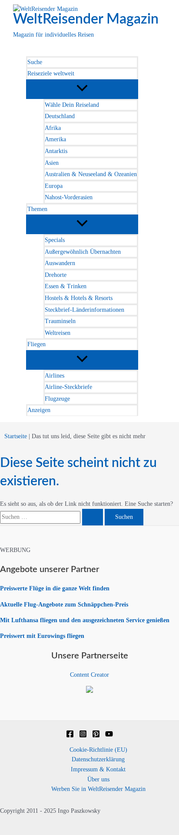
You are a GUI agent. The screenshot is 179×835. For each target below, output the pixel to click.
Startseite (15, 436)
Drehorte (55, 275)
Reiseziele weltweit (50, 73)
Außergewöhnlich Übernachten (83, 252)
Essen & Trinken (65, 286)
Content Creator (89, 674)
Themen (37, 209)
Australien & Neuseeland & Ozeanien (91, 174)
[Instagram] (83, 736)
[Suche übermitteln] (92, 517)
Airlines (54, 375)
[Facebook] (70, 736)
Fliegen (36, 344)
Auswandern (60, 263)
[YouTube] (109, 736)
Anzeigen (38, 410)
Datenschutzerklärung (98, 759)
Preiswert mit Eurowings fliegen (42, 636)
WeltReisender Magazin (86, 19)
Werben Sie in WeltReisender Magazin (98, 789)
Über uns (98, 779)
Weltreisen (57, 333)
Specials (55, 240)
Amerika (55, 139)
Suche (34, 62)
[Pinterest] (96, 736)
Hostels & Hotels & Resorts (79, 298)
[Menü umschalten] (82, 88)
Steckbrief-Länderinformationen (84, 310)
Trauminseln (60, 321)
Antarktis (56, 151)
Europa (54, 186)
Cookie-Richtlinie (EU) (98, 749)
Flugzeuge (57, 398)
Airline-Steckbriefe (68, 387)
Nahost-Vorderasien (69, 197)
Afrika (53, 128)
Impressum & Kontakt (98, 769)
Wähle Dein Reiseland (72, 105)
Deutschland (60, 116)
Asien (52, 163)
